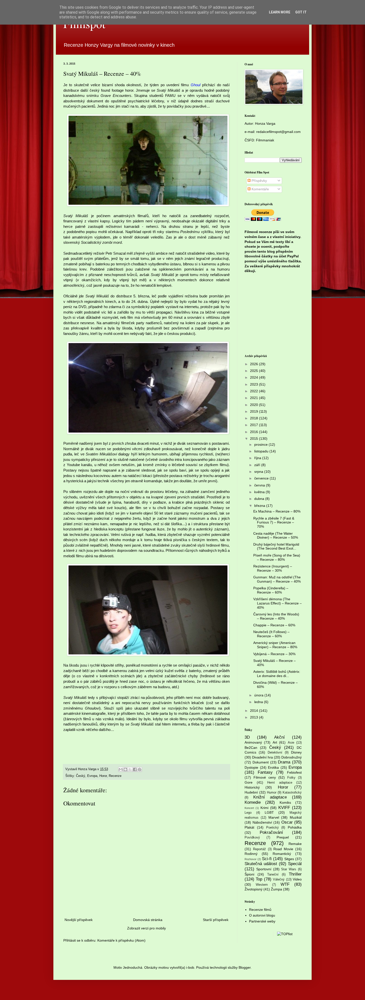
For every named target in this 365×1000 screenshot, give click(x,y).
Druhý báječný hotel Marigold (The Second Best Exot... (276, 546)
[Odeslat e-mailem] (120, 769)
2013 (254, 717)
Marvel (273, 817)
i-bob (190, 967)
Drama (284, 762)
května (260, 492)
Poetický (272, 827)
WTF (285, 884)
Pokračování (271, 832)
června (260, 485)
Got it (301, 12)
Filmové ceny (265, 777)
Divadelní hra (262, 757)
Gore (249, 782)
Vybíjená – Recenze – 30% (274, 654)
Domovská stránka (147, 920)
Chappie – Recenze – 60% (274, 625)
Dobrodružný (291, 757)
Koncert (249, 807)
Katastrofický (292, 792)
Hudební (251, 792)
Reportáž (259, 849)
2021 (254, 398)
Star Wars (288, 869)
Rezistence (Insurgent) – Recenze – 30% (272, 568)
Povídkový (252, 837)
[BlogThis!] (125, 769)
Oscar (287, 822)
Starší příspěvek (215, 920)
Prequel (283, 837)
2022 (254, 391)
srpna (259, 472)
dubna (259, 499)
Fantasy (265, 772)
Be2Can (251, 748)
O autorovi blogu (262, 915)
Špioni (249, 874)
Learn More (279, 12)
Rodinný (251, 854)
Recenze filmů (260, 910)
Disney (296, 752)
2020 (254, 405)
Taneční (273, 874)
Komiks (285, 802)
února (259, 695)
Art (275, 742)
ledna (259, 702)
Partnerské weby (262, 921)
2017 (254, 425)
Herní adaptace (279, 782)
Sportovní (263, 869)
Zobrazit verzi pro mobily (146, 928)
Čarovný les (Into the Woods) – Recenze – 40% (276, 616)
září (257, 465)
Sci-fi (267, 858)
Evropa (92, 776)
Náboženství (262, 822)
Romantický (282, 854)
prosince (261, 444)
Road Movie (283, 849)
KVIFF (284, 807)
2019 (254, 411)
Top (259, 879)
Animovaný (253, 742)
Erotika (273, 767)
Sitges (289, 859)
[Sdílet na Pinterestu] (139, 769)
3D (247, 737)
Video (297, 879)
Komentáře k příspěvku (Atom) (121, 940)
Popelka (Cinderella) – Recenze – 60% (270, 590)
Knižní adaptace (270, 797)
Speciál (295, 863)
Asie (291, 742)
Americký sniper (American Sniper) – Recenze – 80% (275, 645)
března (260, 506)
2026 (254, 364)
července (262, 478)
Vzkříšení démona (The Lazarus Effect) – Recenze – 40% (277, 603)
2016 (254, 432)
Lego (248, 812)
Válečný (279, 879)
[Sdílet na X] (130, 769)
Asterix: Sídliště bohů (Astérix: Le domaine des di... (276, 674)
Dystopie (251, 767)
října (258, 458)
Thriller (295, 874)
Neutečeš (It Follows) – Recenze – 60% (271, 634)
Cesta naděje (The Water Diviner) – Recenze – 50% (275, 535)
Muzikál (296, 817)
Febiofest (294, 772)
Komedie (253, 802)
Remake (295, 844)
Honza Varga (265, 123)
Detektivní (275, 752)
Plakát (249, 827)
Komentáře (260, 189)
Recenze (115, 776)
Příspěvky (259, 181)
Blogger (245, 967)
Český (80, 776)
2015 (254, 438)
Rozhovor (250, 859)
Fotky (291, 777)
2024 (254, 377)
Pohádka (295, 827)
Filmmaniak (265, 140)
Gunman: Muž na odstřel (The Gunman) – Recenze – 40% (277, 579)
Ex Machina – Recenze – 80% (276, 511)
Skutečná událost (261, 863)
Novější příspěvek (79, 920)
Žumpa (276, 889)
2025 (254, 371)
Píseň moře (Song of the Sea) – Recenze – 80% (276, 557)
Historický (252, 787)
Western (262, 884)
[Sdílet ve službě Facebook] (134, 769)
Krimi (264, 808)
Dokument (261, 762)
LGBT (269, 812)
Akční (279, 737)
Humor (271, 792)
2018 (254, 418)
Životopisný (253, 889)
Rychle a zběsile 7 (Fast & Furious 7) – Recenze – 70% (273, 522)
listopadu (261, 451)
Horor (103, 776)
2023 (254, 384)
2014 (254, 711)
